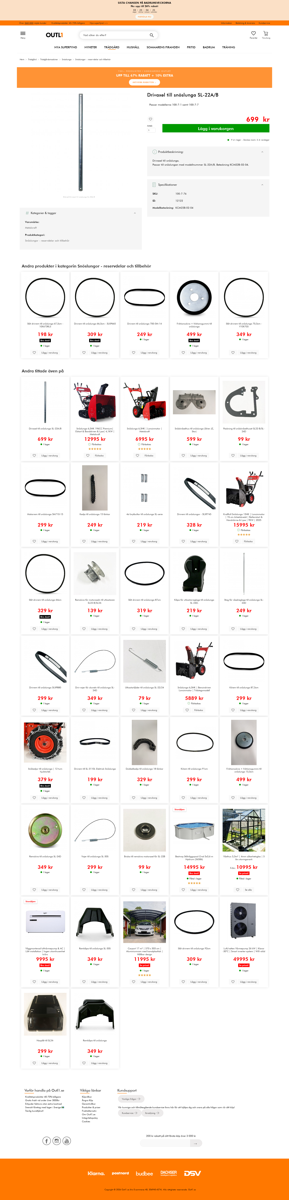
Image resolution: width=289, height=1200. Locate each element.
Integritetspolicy (90, 1118)
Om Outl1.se (88, 1114)
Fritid (191, 47)
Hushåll (133, 47)
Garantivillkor (89, 1103)
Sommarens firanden (163, 47)
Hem (22, 59)
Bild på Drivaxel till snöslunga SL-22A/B (79, 197)
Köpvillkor (87, 1096)
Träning (228, 47)
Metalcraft (31, 227)
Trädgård (111, 47)
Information (226, 23)
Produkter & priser (91, 1107)
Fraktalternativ (89, 1110)
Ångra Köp (87, 1100)
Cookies (86, 1121)
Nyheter (90, 47)
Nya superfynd (65, 47)
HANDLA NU (144, 16)
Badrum (209, 47)
